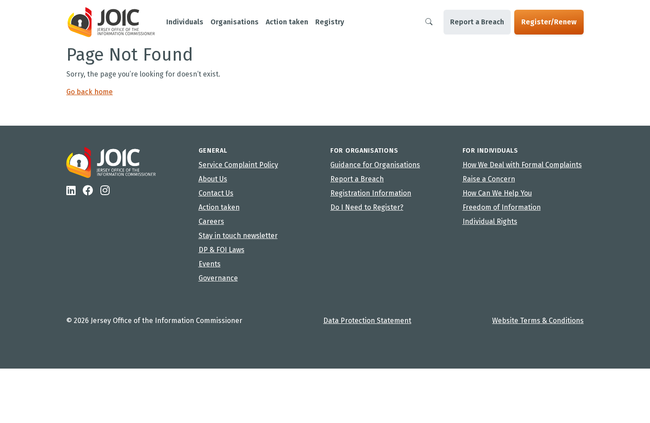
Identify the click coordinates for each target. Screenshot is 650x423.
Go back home (89, 92)
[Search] (428, 22)
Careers (211, 221)
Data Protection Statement (367, 320)
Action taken (219, 207)
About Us (213, 179)
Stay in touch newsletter (238, 235)
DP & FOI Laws (222, 250)
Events (210, 264)
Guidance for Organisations (375, 165)
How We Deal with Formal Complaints (522, 165)
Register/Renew (549, 22)
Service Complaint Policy (238, 165)
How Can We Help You (497, 193)
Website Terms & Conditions (538, 320)
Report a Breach (477, 22)
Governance (218, 278)
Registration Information (370, 193)
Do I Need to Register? (366, 207)
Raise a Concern (489, 179)
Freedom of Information (502, 207)
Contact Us (216, 193)
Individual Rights (490, 221)
